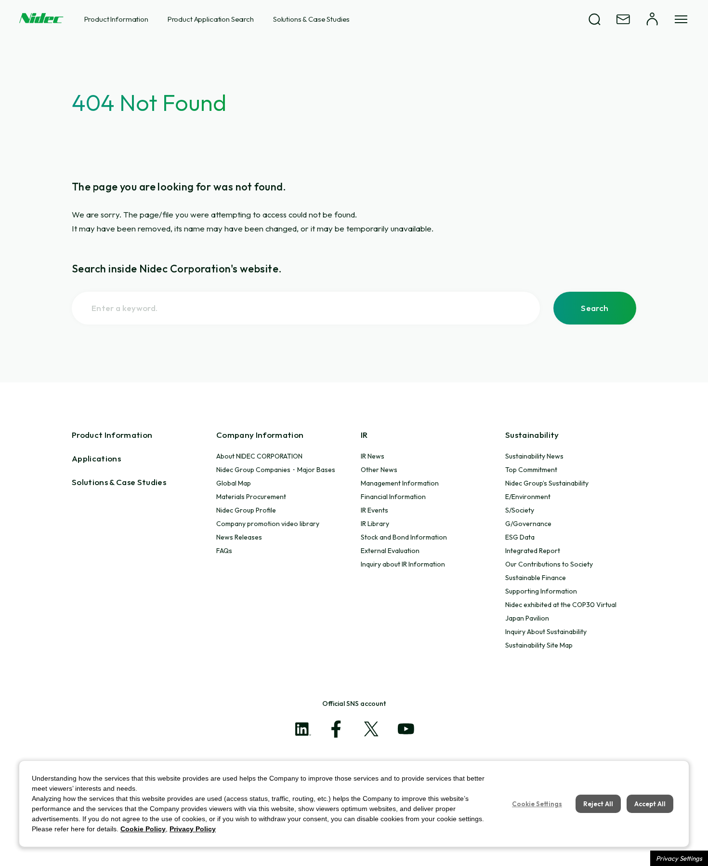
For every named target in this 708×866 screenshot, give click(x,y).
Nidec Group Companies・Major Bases (275, 469)
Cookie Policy (143, 829)
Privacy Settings (679, 858)
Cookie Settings (537, 804)
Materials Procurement (251, 496)
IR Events (374, 510)
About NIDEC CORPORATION (259, 456)
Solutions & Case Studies (311, 19)
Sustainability (532, 435)
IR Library (375, 523)
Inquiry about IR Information (403, 564)
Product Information (116, 19)
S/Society (519, 510)
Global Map (233, 483)
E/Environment (528, 496)
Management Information (400, 483)
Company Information (259, 435)
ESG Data (520, 537)
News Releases (239, 537)
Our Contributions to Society (549, 564)
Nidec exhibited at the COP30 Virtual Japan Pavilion (560, 611)
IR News (372, 456)
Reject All (598, 804)
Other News (379, 469)
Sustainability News (534, 456)
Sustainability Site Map (539, 645)
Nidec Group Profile (246, 510)
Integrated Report (532, 550)
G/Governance (528, 523)
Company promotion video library (267, 523)
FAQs (224, 550)
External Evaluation (390, 550)
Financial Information (393, 496)
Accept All (650, 804)
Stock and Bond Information (404, 537)
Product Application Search (211, 19)
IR (364, 435)
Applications (96, 458)
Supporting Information (541, 591)
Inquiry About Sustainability (546, 631)
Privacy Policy (193, 829)
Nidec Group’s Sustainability (547, 483)
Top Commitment (531, 469)
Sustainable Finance (535, 577)
